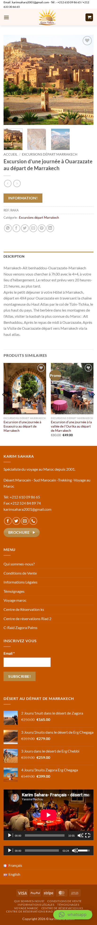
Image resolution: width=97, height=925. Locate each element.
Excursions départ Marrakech (49, 154)
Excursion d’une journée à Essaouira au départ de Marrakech (22, 426)
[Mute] (80, 835)
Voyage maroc (15, 600)
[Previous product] (16, 183)
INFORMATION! (23, 198)
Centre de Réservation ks (24, 609)
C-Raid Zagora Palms (20, 627)
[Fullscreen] (88, 835)
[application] (48, 814)
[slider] (42, 850)
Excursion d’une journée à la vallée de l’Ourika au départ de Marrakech (71, 426)
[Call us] (33, 521)
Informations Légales (20, 582)
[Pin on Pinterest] (42, 228)
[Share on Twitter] (25, 228)
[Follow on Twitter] (16, 521)
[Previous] (11, 80)
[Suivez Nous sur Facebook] (8, 521)
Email (9, 653)
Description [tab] (14, 256)
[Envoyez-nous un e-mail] (25, 521)
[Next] (85, 80)
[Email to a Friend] (33, 228)
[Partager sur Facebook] (16, 228)
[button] (6, 17)
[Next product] (7, 183)
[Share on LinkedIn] (50, 228)
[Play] (10, 835)
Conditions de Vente (20, 573)
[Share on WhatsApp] (8, 228)
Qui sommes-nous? (19, 564)
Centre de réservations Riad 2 (27, 618)
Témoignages (14, 591)
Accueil (10, 154)
